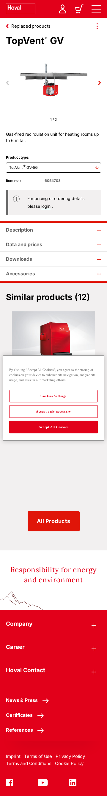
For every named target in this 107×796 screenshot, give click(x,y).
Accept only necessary (53, 411)
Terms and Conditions (28, 763)
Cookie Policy (69, 763)
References (19, 730)
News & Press (22, 700)
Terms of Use (38, 756)
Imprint (13, 756)
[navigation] (96, 9)
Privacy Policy (70, 756)
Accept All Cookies (53, 427)
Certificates (19, 715)
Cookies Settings (53, 396)
